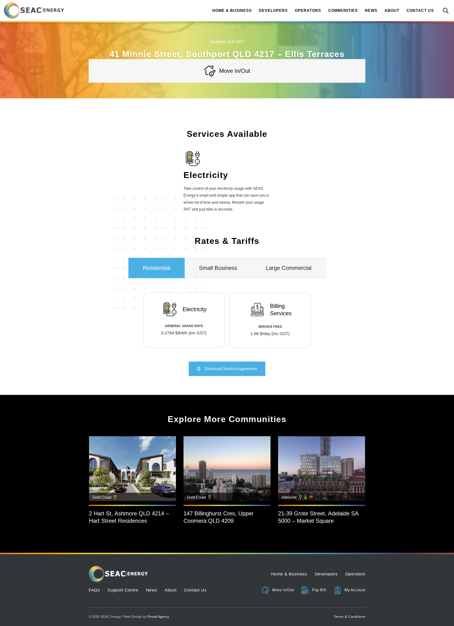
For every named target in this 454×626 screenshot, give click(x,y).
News (371, 11)
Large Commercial (288, 268)
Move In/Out (282, 590)
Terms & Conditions (349, 616)
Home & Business (232, 11)
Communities (343, 11)
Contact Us (420, 11)
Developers (273, 11)
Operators (308, 11)
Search (445, 11)
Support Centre (122, 590)
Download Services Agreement (230, 369)
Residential (156, 268)
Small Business (218, 268)
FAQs (94, 590)
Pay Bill (318, 590)
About (391, 11)
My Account (354, 590)
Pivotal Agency (158, 616)
